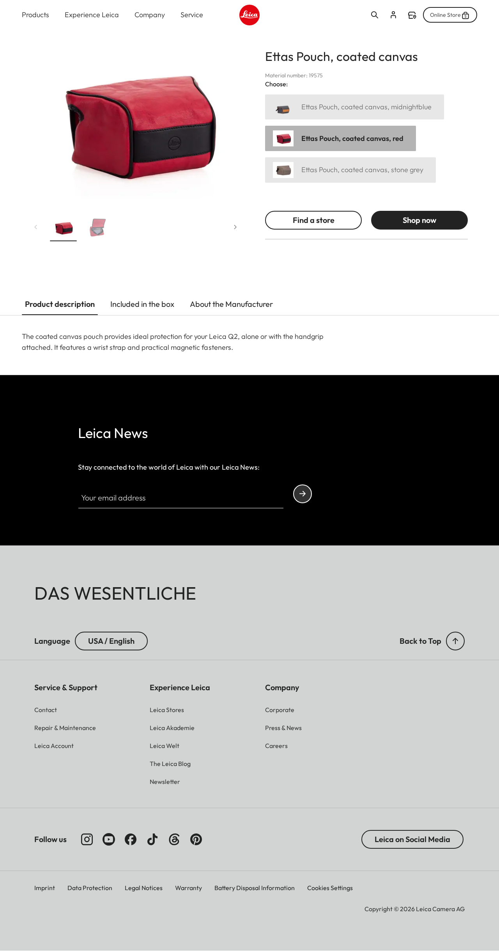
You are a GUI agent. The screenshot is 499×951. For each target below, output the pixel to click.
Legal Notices (144, 888)
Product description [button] (60, 304)
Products (35, 14)
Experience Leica (92, 14)
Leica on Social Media (412, 839)
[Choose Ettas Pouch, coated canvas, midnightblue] (354, 107)
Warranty (188, 888)
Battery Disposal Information (254, 888)
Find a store (412, 15)
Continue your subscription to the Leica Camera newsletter (302, 493)
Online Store (445, 14)
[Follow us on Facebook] (130, 839)
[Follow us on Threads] (174, 839)
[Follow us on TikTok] (152, 839)
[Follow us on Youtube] (109, 839)
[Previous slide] (36, 227)
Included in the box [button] (142, 304)
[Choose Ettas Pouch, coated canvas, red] (340, 138)
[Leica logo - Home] (249, 15)
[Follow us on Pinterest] (196, 839)
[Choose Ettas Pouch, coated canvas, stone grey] (350, 170)
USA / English (111, 641)
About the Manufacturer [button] (231, 304)
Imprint (44, 888)
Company (149, 14)
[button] (63, 229)
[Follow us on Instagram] (87, 839)
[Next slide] (235, 227)
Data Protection (89, 888)
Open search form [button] (374, 15)
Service (191, 14)
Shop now (419, 220)
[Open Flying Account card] (393, 15)
